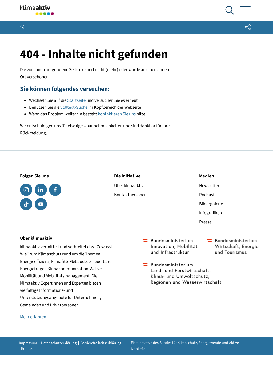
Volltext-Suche (73, 107)
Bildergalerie (211, 204)
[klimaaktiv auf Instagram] (26, 190)
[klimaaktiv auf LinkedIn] (41, 190)
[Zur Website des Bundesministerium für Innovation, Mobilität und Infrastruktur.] (170, 246)
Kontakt (27, 349)
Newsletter (209, 186)
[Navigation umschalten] (245, 10)
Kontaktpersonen (130, 195)
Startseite (76, 100)
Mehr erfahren (33, 317)
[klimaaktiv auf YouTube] (41, 204)
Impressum (28, 343)
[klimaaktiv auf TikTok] (26, 204)
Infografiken (210, 213)
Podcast (207, 195)
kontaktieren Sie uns (116, 114)
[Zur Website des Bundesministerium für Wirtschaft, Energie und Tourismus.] (232, 246)
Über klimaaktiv (129, 186)
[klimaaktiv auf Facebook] (55, 190)
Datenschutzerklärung (59, 343)
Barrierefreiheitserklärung (101, 343)
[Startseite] (37, 10)
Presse (205, 222)
